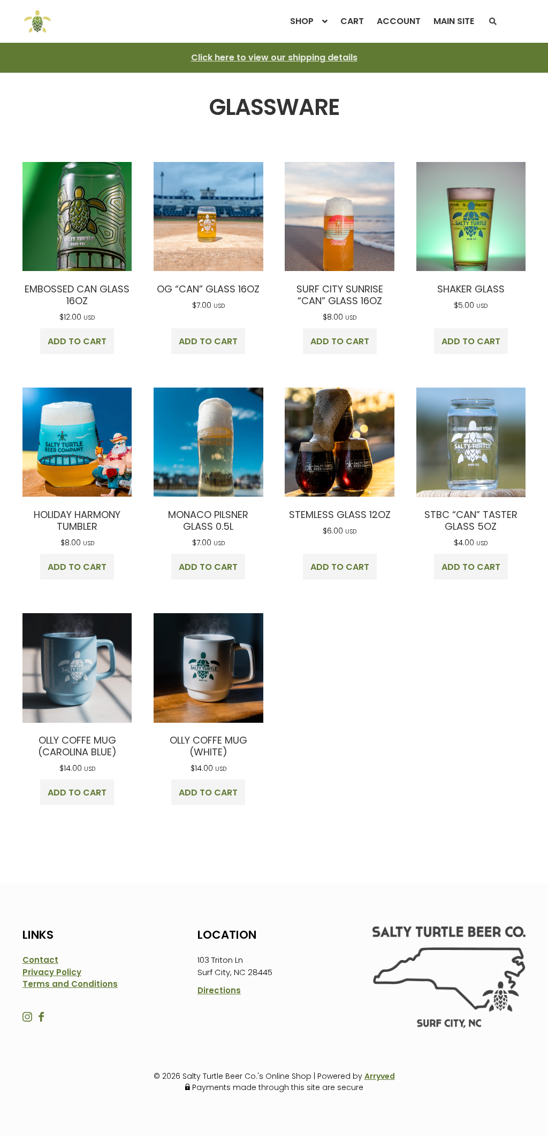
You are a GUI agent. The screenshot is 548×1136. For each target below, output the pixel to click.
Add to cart (77, 341)
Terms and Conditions (70, 984)
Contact (40, 959)
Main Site (453, 21)
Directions (219, 990)
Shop (302, 21)
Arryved (379, 1076)
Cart (352, 21)
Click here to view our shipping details (274, 57)
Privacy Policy (51, 972)
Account (399, 21)
